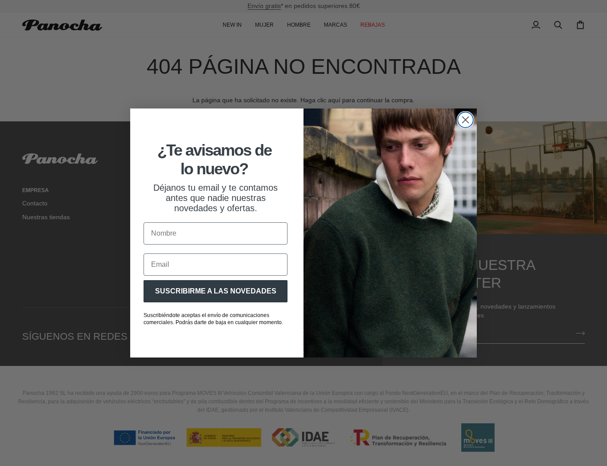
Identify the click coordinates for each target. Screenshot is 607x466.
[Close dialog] (465, 120)
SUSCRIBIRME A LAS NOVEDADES (215, 291)
